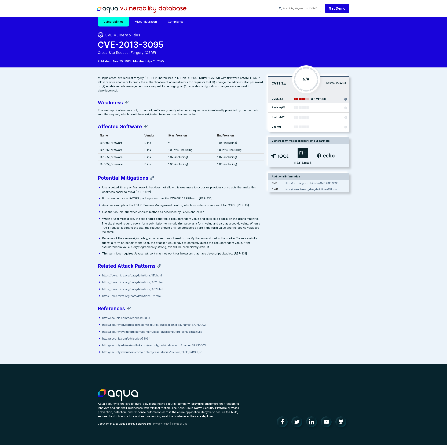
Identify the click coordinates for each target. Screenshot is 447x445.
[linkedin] (312, 422)
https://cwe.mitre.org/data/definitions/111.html (132, 275)
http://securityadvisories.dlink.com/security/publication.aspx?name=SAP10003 (154, 324)
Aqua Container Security (118, 395)
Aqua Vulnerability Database (141, 9)
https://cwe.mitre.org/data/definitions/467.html (132, 289)
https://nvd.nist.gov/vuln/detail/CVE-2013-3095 (311, 183)
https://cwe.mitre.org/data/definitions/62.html (131, 296)
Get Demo (337, 8)
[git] (342, 422)
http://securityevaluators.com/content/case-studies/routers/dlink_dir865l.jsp (152, 331)
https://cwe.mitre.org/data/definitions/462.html (132, 282)
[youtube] (327, 422)
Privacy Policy (161, 423)
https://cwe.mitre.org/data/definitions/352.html (311, 189)
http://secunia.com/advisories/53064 (126, 318)
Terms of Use (179, 423)
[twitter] (298, 422)
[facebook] (283, 422)
